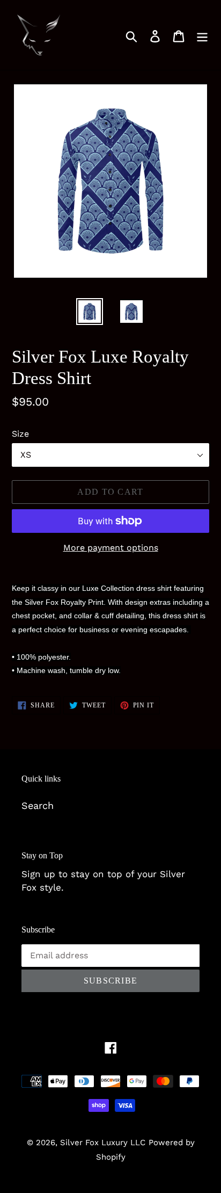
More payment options (110, 548)
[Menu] (202, 35)
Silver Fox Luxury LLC (102, 1142)
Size (20, 434)
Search (37, 805)
